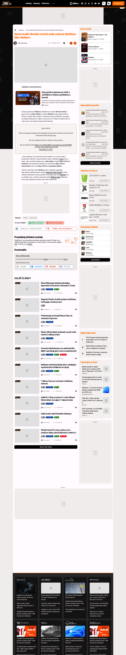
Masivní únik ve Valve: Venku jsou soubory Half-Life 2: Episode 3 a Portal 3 (92, 369)
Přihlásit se (118, 3)
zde (15, 244)
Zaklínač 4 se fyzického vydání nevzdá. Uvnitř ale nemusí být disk (25, 597)
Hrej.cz (84, 384)
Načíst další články (46, 447)
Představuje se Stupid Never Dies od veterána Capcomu (56, 317)
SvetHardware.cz (87, 394)
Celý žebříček (95, 260)
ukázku (29, 244)
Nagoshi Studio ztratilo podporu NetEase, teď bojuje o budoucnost (58, 300)
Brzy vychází (86, 29)
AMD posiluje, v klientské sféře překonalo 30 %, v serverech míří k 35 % (73, 649)
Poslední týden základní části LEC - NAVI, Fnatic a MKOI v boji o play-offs (26, 649)
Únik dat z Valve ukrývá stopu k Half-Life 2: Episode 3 (92, 400)
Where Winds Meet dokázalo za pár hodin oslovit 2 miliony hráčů (58, 333)
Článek (18, 92)
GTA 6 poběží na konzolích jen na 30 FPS (75, 610)
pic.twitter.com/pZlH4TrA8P (62, 145)
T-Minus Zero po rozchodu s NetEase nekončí (57, 382)
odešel (61, 159)
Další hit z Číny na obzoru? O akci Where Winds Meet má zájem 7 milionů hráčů (58, 398)
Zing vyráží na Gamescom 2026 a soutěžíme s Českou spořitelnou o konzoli (56, 95)
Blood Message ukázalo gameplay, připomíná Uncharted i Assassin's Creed (58, 284)
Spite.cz (84, 373)
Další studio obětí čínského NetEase (56, 414)
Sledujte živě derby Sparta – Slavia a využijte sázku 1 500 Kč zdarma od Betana (26, 614)
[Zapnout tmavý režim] (109, 3)
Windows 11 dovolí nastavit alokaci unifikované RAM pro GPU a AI (92, 390)
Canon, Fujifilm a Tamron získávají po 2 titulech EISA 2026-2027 (98, 649)
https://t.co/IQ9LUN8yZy (43, 145)
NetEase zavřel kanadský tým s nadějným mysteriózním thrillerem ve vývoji (58, 366)
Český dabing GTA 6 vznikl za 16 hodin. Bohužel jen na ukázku (92, 379)
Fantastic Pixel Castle (54, 172)
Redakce (46, 105)
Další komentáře (95, 163)
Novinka (21, 30)
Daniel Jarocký (47, 293)
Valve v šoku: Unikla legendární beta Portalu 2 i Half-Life (25, 606)
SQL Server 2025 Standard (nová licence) (73, 596)
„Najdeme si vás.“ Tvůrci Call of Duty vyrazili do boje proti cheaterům (50, 612)
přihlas (46, 259)
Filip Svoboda (22, 43)
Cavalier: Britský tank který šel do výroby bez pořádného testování (50, 641)
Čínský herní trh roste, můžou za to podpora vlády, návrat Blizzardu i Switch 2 (58, 431)
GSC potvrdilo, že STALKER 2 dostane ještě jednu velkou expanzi (92, 411)
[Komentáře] (64, 43)
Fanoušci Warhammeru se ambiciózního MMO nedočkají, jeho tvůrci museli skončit (58, 349)
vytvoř (66, 259)
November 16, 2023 (46, 149)
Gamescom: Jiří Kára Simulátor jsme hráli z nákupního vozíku (97, 614)
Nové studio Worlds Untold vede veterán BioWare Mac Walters (45, 30)
